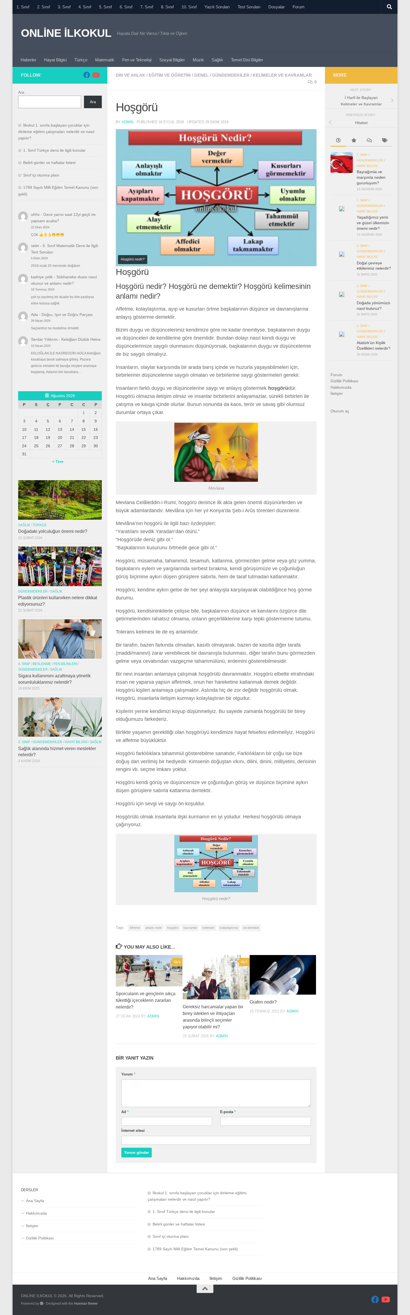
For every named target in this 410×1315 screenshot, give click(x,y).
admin (127, 122)
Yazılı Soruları (217, 6)
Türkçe (80, 59)
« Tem (57, 461)
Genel (201, 75)
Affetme (135, 927)
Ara (21, 92)
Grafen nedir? (263, 1002)
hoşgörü (172, 927)
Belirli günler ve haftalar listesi (49, 162)
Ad (125, 1112)
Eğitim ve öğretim (170, 75)
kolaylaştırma (229, 927)
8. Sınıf (167, 6)
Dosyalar (276, 6)
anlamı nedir (153, 927)
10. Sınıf (189, 6)
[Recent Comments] (369, 141)
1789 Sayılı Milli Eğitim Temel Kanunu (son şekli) (195, 1249)
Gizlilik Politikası (344, 381)
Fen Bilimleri (65, 664)
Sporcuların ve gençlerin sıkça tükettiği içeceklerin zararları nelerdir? (145, 1001)
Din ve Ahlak (130, 75)
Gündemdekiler (230, 75)
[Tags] (384, 141)
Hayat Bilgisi (55, 59)
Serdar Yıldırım (44, 339)
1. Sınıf (22, 6)
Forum (299, 6)
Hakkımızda (341, 387)
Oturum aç (340, 411)
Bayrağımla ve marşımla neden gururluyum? (371, 177)
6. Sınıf (126, 6)
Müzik (198, 59)
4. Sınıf (84, 6)
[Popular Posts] (353, 141)
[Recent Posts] (338, 141)
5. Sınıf (105, 6)
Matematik (104, 59)
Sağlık (217, 59)
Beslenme (42, 664)
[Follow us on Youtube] (95, 75)
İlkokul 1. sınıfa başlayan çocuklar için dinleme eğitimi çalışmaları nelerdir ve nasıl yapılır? (56, 131)
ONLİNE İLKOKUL (66, 33)
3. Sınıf (64, 6)
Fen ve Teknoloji (136, 59)
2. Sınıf (43, 6)
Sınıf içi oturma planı (41, 175)
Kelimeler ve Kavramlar (282, 75)
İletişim (337, 393)
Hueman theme (86, 1304)
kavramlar (190, 927)
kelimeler (208, 927)
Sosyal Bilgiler (172, 59)
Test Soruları (249, 6)
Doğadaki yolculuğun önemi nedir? (52, 531)
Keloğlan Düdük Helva (80, 339)
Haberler (28, 59)
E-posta (228, 1112)
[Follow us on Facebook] (86, 75)
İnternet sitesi (133, 1130)
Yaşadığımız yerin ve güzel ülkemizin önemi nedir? (373, 222)
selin (35, 245)
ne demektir (251, 927)
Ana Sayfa (35, 1200)
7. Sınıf (146, 6)
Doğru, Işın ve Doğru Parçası (67, 314)
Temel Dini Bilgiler (247, 59)
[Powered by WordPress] (41, 1303)
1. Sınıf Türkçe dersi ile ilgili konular (54, 150)
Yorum (128, 1074)
